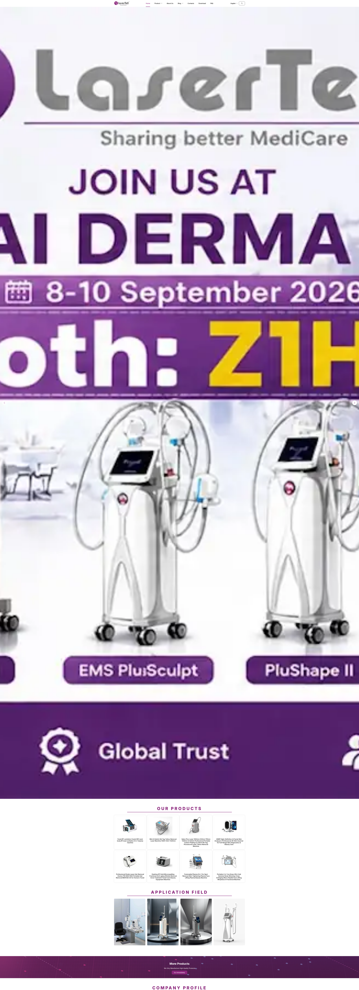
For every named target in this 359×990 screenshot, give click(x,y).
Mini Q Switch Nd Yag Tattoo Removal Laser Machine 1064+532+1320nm (163, 840)
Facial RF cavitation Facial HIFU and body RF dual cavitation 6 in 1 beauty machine (130, 841)
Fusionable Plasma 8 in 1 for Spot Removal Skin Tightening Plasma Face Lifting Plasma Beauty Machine (196, 876)
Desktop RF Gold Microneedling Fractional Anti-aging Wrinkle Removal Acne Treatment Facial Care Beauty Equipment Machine (163, 876)
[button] (242, 3)
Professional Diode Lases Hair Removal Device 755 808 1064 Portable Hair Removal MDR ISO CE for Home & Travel (130, 876)
